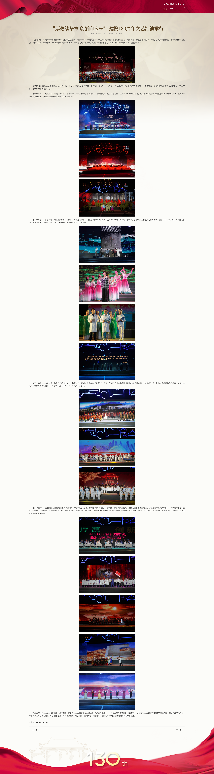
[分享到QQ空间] (47, 722)
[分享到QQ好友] (43, 722)
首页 (165, 8)
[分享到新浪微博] (40, 722)
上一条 (35, 730)
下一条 (179, 730)
